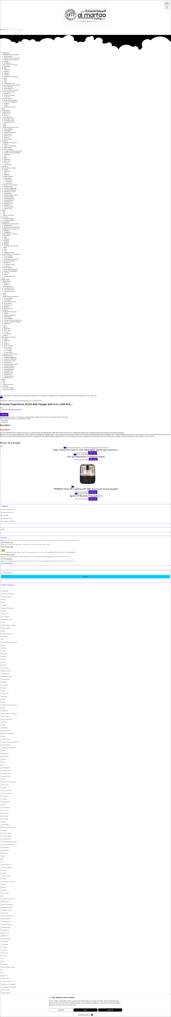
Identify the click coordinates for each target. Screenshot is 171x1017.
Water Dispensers (6, 730)
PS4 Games (8, 180)
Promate (28, 419)
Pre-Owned (4, 217)
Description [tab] (4, 420)
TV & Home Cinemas (9, 92)
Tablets (5, 78)
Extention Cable (5, 739)
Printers (6, 144)
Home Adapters (8, 129)
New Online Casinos (8, 509)
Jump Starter (4, 685)
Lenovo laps (7, 164)
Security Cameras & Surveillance (10, 742)
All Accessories (8, 139)
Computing (6, 71)
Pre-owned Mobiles (8, 218)
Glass (2, 961)
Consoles (5, 169)
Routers (3, 631)
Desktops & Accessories (11, 76)
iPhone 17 (7, 115)
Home (3, 109)
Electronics (4, 665)
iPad (5, 80)
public (4, 515)
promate (18, 419)
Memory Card (8, 136)
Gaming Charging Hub (10, 188)
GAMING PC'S (4, 936)
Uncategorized (7, 518)
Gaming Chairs (8, 186)
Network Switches (6, 628)
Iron (2, 970)
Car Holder (4, 799)
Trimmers (3, 702)
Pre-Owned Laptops (8, 220)
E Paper (3, 662)
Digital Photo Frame (6, 676)
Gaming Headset (9, 197)
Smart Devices (5, 693)
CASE (2, 958)
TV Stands (3, 879)
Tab (5, 81)
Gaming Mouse (8, 202)
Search (2, 29)
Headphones (7, 63)
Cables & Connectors (10, 132)
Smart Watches (8, 87)
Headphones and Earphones (11, 59)
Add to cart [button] (92, 453)
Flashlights (4, 682)
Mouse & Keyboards (10, 146)
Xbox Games (9, 183)
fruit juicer (3, 722)
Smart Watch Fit (8, 88)
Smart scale (4, 696)
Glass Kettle (4, 964)
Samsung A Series (9, 119)
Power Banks (8, 134)
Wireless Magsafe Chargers (8, 827)
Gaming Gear (8, 193)
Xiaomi (5, 124)
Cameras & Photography (10, 102)
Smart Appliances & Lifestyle (8, 987)
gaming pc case (8, 203)
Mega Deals (4, 975)
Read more (93, 492)
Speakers (6, 137)
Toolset (3, 699)
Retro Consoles (8, 176)
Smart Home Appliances (11, 100)
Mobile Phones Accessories (12, 58)
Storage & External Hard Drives (13, 151)
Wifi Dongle (4, 636)
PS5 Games (8, 181)
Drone (6, 105)
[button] (1, 399)
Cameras (6, 103)
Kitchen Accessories (6, 719)
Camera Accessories (10, 107)
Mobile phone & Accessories (11, 54)
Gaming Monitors (9, 200)
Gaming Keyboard (9, 198)
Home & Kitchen (7, 98)
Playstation (7, 66)
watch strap (4, 853)
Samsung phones (8, 117)
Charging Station (53, 396)
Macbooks (7, 159)
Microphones (4, 813)
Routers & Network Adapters (12, 153)
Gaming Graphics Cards (10, 195)
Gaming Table (8, 208)
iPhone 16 (7, 114)
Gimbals (3, 805)
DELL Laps (7, 161)
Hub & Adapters (8, 149)
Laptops (6, 73)
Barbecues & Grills (6, 671)
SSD (5, 156)
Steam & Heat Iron (6, 993)
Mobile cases (4, 816)
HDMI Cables (8, 147)
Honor (4, 125)
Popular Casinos (7, 512)
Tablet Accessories (9, 83)
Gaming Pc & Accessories (10, 185)
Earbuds (6, 61)
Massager (3, 688)
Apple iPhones (7, 112)
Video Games (8, 178)
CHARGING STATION (9, 419)
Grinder (3, 725)
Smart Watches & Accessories (11, 85)
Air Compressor (5, 668)
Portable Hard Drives (6, 981)
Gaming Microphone (6, 924)
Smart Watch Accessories (11, 90)
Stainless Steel (5, 990)
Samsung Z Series (9, 122)
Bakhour (3, 736)
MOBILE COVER (5, 978)
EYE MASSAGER (5, 679)
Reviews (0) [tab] (4, 422)
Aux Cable (3, 787)
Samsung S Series (9, 120)
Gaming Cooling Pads (10, 190)
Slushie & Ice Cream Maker (8, 984)
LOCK (2, 973)
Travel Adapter (5, 824)
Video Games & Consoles (10, 65)
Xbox (5, 68)
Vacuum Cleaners (6, 745)
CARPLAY (3, 750)
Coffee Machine (5, 673)
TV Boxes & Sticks (9, 95)
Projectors (7, 97)
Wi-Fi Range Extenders (7, 634)
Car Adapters (7, 131)
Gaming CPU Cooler (9, 191)
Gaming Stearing (9, 207)
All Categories (5, 53)
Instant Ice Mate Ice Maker (8, 967)
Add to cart (4, 414)
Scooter (3, 691)
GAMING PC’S (8, 205)
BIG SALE (3, 956)
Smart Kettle (4, 728)
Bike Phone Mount (6, 790)
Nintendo (6, 70)
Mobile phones (8, 56)
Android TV (7, 93)
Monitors (6, 75)
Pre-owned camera (6, 833)
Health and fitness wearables (9, 713)
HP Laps (6, 163)
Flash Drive (7, 154)
